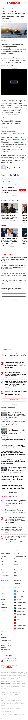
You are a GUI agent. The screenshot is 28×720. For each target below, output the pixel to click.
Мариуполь (4, 607)
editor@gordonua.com (10, 661)
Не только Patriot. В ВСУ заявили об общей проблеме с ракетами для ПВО (13, 446)
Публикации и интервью (20, 556)
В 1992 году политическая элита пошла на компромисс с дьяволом (13, 274)
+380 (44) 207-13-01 (10, 656)
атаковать (4, 158)
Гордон (3, 8)
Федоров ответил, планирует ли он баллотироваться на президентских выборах (16, 392)
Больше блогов (14, 295)
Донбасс (9, 181)
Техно (2, 569)
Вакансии (3, 634)
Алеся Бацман (20, 611)
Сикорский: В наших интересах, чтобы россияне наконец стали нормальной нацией (13, 439)
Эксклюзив (17, 569)
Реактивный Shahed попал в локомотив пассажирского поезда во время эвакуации (15, 374)
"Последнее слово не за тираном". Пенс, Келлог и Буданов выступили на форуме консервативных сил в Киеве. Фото (16, 383)
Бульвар (5, 225)
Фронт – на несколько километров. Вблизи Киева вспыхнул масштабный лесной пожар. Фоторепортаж (13, 415)
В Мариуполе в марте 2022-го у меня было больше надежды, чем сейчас (13, 281)
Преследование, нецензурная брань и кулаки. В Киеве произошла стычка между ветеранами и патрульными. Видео (13, 470)
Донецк (3, 599)
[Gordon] (13, 3)
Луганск (3, 610)
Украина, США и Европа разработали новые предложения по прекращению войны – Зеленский (13, 461)
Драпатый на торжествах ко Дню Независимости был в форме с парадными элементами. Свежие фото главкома (15, 520)
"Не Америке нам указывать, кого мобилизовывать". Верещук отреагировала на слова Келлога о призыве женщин (12, 479)
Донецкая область (18, 178)
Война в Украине (11, 8)
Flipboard (19, 617)
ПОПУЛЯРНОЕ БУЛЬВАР (9, 496)
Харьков (3, 602)
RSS (18, 620)
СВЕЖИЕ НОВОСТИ (8, 408)
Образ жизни (4, 572)
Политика (3, 556)
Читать (22, 190)
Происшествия (5, 575)
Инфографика (5, 578)
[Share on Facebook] (11, 175)
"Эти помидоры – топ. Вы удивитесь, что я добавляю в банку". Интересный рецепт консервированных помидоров (16, 538)
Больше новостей (14, 492)
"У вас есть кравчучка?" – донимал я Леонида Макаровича (12, 289)
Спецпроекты (17, 583)
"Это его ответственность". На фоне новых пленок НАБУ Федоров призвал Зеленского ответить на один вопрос (16, 365)
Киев (2, 591)
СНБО (3, 181)
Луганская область (6, 178)
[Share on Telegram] (18, 175)
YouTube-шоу (17, 580)
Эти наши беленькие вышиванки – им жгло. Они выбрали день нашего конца (14, 259)
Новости (3, 550)
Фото (15, 572)
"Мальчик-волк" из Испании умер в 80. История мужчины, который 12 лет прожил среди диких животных (15, 355)
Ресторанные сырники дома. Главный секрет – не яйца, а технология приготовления (13, 529)
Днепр (3, 604)
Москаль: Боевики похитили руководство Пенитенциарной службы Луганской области (9, 216)
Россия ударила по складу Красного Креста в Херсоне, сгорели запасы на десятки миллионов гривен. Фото (13, 431)
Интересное (4, 580)
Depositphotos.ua (5, 683)
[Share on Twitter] (14, 175)
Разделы (16, 550)
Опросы (16, 578)
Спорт (2, 564)
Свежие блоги (7, 254)
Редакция (3, 637)
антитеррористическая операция (10, 184)
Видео (15, 575)
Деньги (3, 558)
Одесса (3, 596)
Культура (3, 567)
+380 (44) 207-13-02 (10, 658)
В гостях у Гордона (19, 558)
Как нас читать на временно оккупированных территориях (6, 648)
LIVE (15, 567)
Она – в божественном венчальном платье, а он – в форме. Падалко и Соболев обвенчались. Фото (15, 502)
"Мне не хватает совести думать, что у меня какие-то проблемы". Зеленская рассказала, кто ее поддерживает (9, 242)
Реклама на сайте (6, 640)
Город (2, 587)
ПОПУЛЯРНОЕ (6, 349)
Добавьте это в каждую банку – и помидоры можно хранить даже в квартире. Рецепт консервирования (16, 510)
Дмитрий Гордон (21, 591)
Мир (2, 561)
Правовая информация (7, 643)
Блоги (15, 561)
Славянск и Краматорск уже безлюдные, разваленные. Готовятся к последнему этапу (13, 267)
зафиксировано (20, 140)
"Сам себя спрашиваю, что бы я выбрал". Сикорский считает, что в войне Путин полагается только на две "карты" (13, 453)
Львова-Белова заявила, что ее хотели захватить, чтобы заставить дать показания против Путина (13, 423)
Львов (2, 593)
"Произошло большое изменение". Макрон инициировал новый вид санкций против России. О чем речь (12, 486)
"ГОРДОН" (5, 117)
